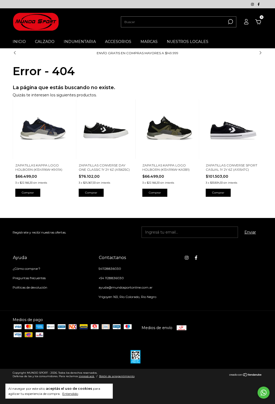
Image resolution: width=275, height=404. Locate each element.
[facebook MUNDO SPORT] (258, 4)
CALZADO (45, 41)
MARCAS (149, 41)
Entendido (70, 394)
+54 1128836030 (111, 278)
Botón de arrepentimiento (117, 376)
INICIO (19, 41)
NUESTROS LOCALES (187, 41)
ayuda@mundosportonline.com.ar (126, 287)
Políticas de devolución (30, 287)
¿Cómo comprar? (26, 269)
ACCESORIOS (118, 41)
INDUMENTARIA (80, 41)
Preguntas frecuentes (29, 278)
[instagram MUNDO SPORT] (253, 4)
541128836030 (110, 269)
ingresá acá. (87, 376)
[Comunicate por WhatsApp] (264, 393)
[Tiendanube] (245, 375)
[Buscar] (230, 21)
